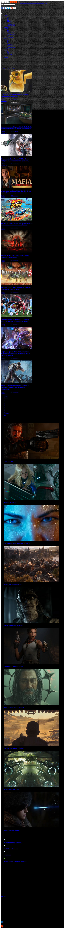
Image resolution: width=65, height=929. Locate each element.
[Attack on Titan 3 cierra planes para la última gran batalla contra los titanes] (16, 284)
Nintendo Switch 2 (11, 25)
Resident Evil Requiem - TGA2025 (13, 625)
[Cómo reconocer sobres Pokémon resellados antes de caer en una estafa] (16, 91)
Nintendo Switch (11, 24)
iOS (8, 53)
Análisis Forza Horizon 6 (10, 849)
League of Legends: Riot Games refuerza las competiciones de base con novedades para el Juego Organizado (15, 353)
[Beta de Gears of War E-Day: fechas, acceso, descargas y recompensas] (16, 252)
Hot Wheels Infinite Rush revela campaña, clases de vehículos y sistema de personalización (16, 224)
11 (4, 412)
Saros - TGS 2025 (8, 461)
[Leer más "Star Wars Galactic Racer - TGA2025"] (31, 745)
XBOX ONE (10, 33)
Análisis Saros (7, 855)
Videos (5, 38)
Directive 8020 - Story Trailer (12, 789)
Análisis (6, 28)
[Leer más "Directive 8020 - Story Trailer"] (31, 786)
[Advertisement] (29, 62)
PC (8, 17)
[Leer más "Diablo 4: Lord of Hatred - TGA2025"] (31, 704)
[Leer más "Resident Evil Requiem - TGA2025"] (31, 622)
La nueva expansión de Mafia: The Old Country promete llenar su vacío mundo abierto (16, 192)
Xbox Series (10, 22)
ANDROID (10, 54)
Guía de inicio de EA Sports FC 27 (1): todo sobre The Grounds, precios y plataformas (15, 320)
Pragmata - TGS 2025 (10, 502)
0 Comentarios (14, 99)
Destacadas (6, 27)
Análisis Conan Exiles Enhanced (12, 842)
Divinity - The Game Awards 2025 (13, 584)
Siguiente (6, 413)
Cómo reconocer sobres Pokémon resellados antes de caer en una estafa (15, 95)
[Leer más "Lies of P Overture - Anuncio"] (31, 827)
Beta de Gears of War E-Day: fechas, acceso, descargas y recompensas (15, 256)
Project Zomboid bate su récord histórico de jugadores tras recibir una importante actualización (15, 387)
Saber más (3, 896)
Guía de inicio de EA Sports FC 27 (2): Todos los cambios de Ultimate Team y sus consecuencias (16, 127)
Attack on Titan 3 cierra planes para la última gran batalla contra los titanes (16, 288)
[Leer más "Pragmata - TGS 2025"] (31, 499)
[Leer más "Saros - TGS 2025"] (31, 458)
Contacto (6, 57)
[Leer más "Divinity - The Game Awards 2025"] (31, 581)
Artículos (6, 48)
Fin (4, 415)
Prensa (5, 55)
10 (4, 410)
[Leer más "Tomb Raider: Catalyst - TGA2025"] (31, 663)
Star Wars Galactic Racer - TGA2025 (14, 748)
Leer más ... (3, 101)
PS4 (8, 18)
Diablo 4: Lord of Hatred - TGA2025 (14, 707)
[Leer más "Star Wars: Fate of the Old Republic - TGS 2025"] (31, 540)
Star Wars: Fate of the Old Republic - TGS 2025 (17, 543)
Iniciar (5, 396)
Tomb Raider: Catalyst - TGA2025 (13, 666)
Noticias (6, 15)
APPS (5, 50)
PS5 (8, 20)
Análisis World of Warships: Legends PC (15, 861)
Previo (5, 397)
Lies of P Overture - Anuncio (11, 830)
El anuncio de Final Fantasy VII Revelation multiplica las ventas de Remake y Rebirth (15, 160)
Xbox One (9, 21)
